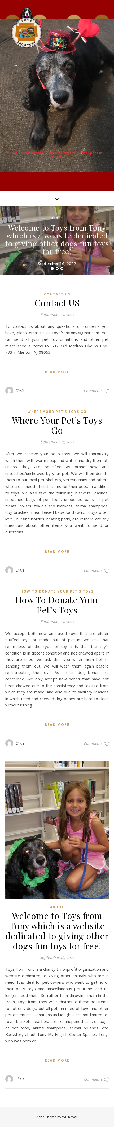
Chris (20, 390)
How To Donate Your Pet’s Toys (57, 605)
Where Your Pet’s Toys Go (57, 425)
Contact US (57, 302)
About (57, 218)
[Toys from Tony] (26, 27)
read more (57, 371)
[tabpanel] (57, 240)
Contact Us (57, 294)
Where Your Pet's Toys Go (57, 411)
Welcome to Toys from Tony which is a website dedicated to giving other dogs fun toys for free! (57, 239)
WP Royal (69, 1117)
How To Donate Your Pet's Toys (57, 591)
